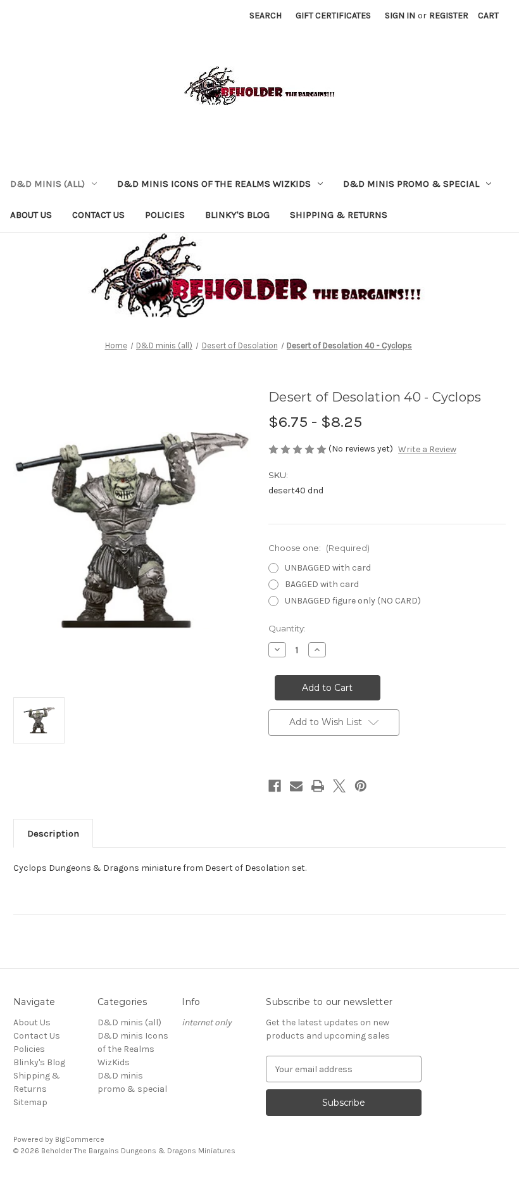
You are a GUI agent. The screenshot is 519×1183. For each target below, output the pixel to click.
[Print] (317, 786)
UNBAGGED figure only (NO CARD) (353, 600)
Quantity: (287, 628)
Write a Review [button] (427, 449)
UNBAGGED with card (328, 567)
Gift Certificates (333, 15)
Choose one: (319, 548)
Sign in (400, 15)
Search (265, 15)
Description (53, 833)
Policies (165, 214)
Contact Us (98, 214)
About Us (31, 214)
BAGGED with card (322, 584)
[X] (339, 786)
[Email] (296, 786)
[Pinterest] (360, 786)
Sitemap (30, 1102)
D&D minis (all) (47, 183)
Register (448, 15)
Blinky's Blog (237, 214)
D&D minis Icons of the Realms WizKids (214, 183)
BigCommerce (79, 1139)
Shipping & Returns (338, 214)
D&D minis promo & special (411, 183)
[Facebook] (274, 786)
